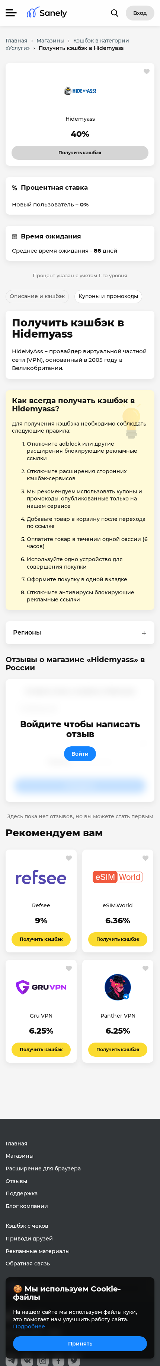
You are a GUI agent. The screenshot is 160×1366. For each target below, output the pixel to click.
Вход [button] (140, 13)
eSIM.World (118, 905)
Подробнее (29, 1326)
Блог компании (27, 1206)
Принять (80, 1343)
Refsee (41, 905)
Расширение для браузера (43, 1168)
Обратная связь (28, 1263)
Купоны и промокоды (108, 296)
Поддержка (22, 1193)
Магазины (19, 1155)
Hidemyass (80, 119)
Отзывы (16, 1181)
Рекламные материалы (38, 1251)
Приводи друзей (29, 1238)
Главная (17, 1143)
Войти (80, 753)
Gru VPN (41, 1015)
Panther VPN (117, 1015)
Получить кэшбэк (73, 150)
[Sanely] (47, 13)
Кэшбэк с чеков (27, 1226)
